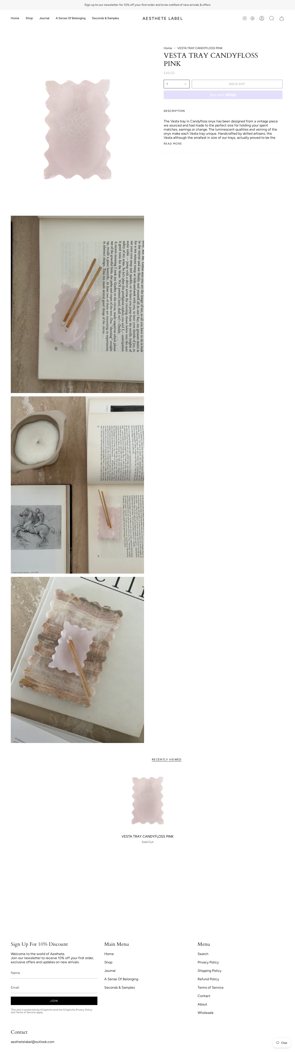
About (202, 1004)
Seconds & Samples (119, 987)
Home (168, 48)
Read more (173, 143)
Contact (204, 996)
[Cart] (282, 18)
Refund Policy (208, 979)
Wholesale (206, 1013)
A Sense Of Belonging (121, 979)
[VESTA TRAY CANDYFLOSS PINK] (147, 800)
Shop (108, 962)
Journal (110, 971)
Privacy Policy (84, 1009)
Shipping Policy (209, 971)
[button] (29, 18)
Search (203, 954)
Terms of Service (26, 1012)
